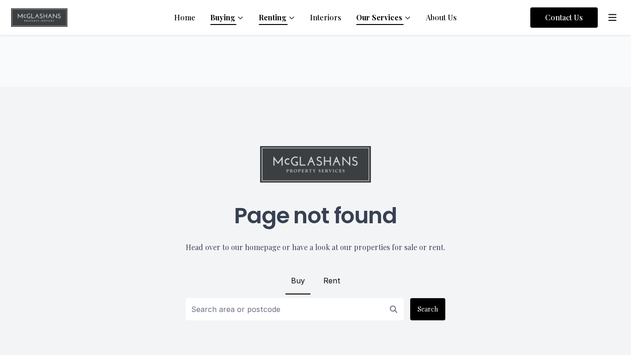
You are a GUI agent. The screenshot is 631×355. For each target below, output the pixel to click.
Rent (331, 280)
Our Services (379, 17)
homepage (262, 247)
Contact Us (564, 17)
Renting (272, 17)
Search (428, 309)
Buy (298, 280)
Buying (222, 17)
